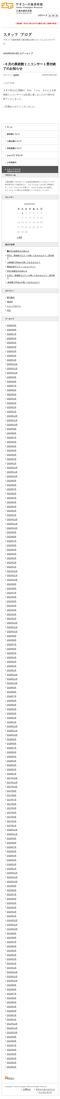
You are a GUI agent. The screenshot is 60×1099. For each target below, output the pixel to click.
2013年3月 (11, 1011)
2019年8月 (11, 692)
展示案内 (11, 297)
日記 (9, 310)
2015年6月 (11, 899)
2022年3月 (11, 558)
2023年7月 (11, 489)
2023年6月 (11, 493)
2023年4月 (11, 502)
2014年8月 (11, 938)
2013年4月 (11, 1007)
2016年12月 (12, 830)
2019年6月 (11, 701)
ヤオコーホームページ (45, 1089)
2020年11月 (12, 627)
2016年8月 (11, 843)
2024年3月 (11, 455)
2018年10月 (12, 735)
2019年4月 (11, 709)
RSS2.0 (11, 1078)
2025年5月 (11, 394)
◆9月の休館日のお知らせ (18, 251)
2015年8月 (11, 890)
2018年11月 (12, 731)
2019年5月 (11, 705)
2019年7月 (11, 696)
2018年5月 (11, 757)
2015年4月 (11, 903)
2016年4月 (11, 856)
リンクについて (45, 1092)
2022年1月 (11, 567)
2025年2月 (11, 407)
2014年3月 (11, 959)
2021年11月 (12, 575)
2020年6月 (11, 649)
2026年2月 (11, 356)
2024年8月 (11, 433)
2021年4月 (11, 606)
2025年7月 (11, 386)
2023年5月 (11, 498)
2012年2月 (11, 1067)
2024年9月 (11, 429)
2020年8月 (11, 640)
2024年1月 (11, 463)
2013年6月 (11, 998)
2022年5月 (11, 550)
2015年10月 (12, 882)
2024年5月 (11, 446)
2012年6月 (11, 1050)
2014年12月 (12, 920)
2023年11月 (12, 472)
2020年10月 (12, 632)
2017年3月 (11, 817)
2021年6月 (11, 597)
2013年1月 (11, 1019)
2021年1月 (11, 618)
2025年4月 (11, 399)
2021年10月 (12, 580)
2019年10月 (12, 683)
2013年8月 (11, 989)
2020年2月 (11, 666)
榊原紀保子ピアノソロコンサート (21, 267)
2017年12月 (12, 778)
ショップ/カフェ (14, 306)
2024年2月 (11, 459)
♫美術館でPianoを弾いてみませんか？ (23, 262)
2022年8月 (11, 537)
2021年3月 (11, 610)
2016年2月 (11, 864)
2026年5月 (11, 343)
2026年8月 (11, 330)
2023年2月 (11, 511)
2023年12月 (12, 468)
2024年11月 (12, 420)
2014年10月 (12, 929)
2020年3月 (11, 662)
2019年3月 (11, 713)
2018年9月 (11, 739)
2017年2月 (11, 821)
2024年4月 (11, 450)
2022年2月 (11, 562)
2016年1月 (11, 869)
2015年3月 (11, 907)
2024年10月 (12, 425)
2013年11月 (12, 976)
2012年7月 (11, 1045)
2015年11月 (12, 877)
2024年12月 (12, 416)
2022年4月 (11, 554)
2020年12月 (12, 623)
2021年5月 (11, 601)
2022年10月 (12, 528)
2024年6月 (11, 442)
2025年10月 (12, 373)
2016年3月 (11, 860)
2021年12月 (12, 571)
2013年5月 (11, 1002)
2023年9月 (11, 481)
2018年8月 (11, 743)
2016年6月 (11, 851)
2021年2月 (11, 614)
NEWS (10, 302)
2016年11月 (12, 834)
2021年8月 (11, 588)
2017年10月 (12, 787)
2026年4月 (11, 347)
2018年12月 (12, 726)
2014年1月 (11, 968)
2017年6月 (11, 804)
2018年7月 (11, 748)
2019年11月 (12, 679)
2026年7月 (11, 334)
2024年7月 (11, 437)
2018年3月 (11, 765)
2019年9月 (11, 687)
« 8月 (19, 237)
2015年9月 (11, 886)
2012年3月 (11, 1063)
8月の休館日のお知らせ (17, 271)
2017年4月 (11, 812)
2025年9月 (11, 377)
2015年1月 (11, 916)
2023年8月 (11, 485)
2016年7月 (11, 847)
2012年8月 (11, 1041)
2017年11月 (12, 782)
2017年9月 (11, 791)
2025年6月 (11, 390)
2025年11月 (12, 368)
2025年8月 (11, 381)
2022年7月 (11, 541)
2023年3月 (11, 506)
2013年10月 (12, 981)
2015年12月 (12, 873)
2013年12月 (12, 972)
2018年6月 (11, 752)
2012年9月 (11, 1037)
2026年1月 (11, 360)
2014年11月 (12, 925)
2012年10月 (12, 1032)
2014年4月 (11, 955)
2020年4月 (11, 657)
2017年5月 (11, 808)
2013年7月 (11, 994)
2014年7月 (11, 942)
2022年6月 (11, 545)
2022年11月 (12, 524)
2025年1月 (11, 412)
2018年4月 (11, 761)
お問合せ (27, 1089)
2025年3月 (11, 403)
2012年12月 (12, 1024)
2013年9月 (11, 985)
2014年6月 (11, 946)
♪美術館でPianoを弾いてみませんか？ (23, 282)
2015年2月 (11, 912)
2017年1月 (11, 826)
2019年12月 (12, 675)
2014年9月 (11, 933)
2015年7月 (11, 894)
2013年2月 (11, 1015)
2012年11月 (12, 1028)
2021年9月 (11, 584)
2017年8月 (11, 795)
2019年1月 (11, 722)
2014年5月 (11, 951)
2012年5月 (11, 1054)
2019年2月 (11, 718)
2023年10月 (12, 476)
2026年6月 (11, 338)
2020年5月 (11, 653)
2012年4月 (11, 1058)
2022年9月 (11, 532)
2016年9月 (11, 838)
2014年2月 (11, 963)
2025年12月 (12, 364)
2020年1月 (11, 670)
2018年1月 (11, 774)
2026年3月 (11, 351)
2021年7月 (11, 593)
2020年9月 (11, 636)
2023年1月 (11, 515)
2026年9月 (11, 325)
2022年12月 (12, 519)
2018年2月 (11, 769)
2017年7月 (11, 800)
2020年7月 (11, 644)
